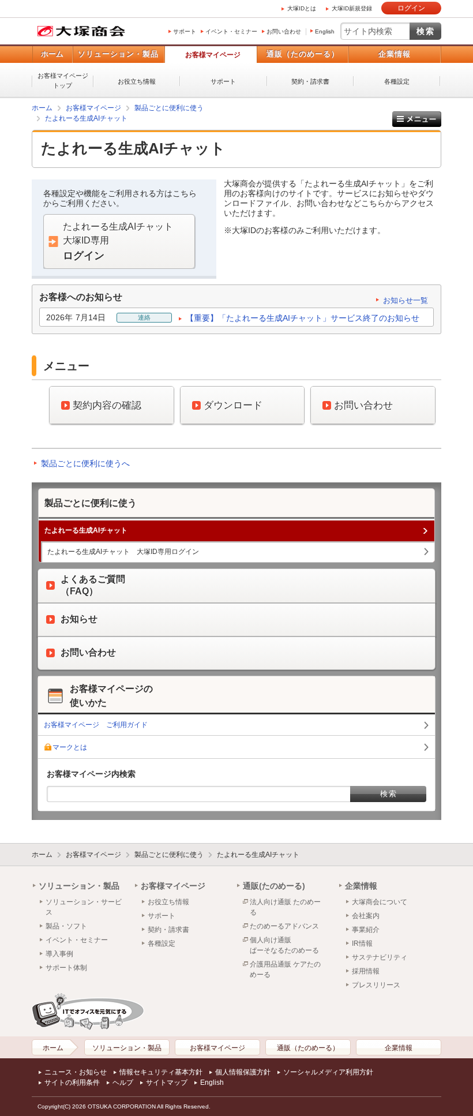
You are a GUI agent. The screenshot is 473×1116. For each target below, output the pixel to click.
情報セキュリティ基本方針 (160, 1072)
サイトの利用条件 (72, 1082)
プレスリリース (376, 985)
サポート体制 (66, 968)
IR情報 (362, 943)
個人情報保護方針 (243, 1072)
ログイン (411, 8)
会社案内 (366, 916)
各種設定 (397, 81)
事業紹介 (366, 930)
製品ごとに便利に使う (169, 108)
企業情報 (394, 54)
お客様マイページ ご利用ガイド (96, 725)
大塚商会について (379, 902)
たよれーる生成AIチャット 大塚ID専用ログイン (123, 552)
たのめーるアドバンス (284, 926)
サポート (184, 31)
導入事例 (59, 954)
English (325, 31)
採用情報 (366, 971)
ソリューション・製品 (118, 54)
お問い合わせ (283, 31)
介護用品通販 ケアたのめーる (285, 969)
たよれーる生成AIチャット (86, 118)
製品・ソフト (66, 926)
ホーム (52, 54)
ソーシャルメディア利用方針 (328, 1072)
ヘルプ (122, 1082)
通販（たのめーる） (302, 54)
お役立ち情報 (137, 81)
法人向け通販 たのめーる (285, 907)
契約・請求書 (310, 81)
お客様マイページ (213, 55)
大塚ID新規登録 (352, 8)
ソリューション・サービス (84, 907)
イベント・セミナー (231, 31)
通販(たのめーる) (274, 885)
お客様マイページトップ (62, 80)
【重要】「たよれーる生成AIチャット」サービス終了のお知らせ (302, 318)
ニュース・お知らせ (75, 1072)
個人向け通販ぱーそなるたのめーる (284, 945)
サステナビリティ (379, 957)
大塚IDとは (301, 8)
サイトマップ (166, 1082)
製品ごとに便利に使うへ (85, 463)
